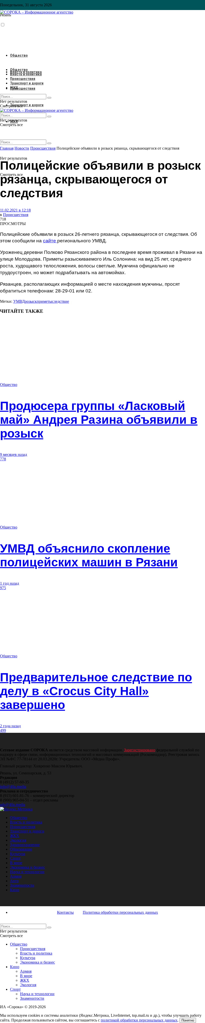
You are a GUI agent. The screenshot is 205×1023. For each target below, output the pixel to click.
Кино (14, 890)
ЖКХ (14, 87)
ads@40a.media (12, 804)
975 (3, 588)
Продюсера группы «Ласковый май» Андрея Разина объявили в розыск (99, 419)
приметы (44, 301)
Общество (19, 55)
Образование (21, 849)
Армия (16, 876)
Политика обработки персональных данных (120, 912)
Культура (17, 854)
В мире (16, 863)
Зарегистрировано (139, 750)
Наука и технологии (27, 872)
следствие (60, 301)
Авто (14, 881)
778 (3, 459)
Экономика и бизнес (27, 867)
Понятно (188, 1020)
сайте (50, 240)
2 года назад (10, 726)
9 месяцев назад (13, 454)
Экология (18, 840)
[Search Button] (49, 143)
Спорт (15, 858)
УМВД (19, 301)
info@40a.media (13, 786)
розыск (31, 301)
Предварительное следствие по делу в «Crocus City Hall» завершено (96, 691)
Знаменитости (22, 885)
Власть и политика (26, 74)
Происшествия (22, 88)
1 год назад (9, 583)
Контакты (65, 912)
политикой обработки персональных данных (139, 1020)
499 (3, 730)
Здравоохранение (25, 845)
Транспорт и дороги (27, 105)
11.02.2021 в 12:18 (15, 210)
